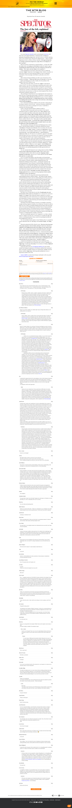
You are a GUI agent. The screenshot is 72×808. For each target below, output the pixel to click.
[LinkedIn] (38, 802)
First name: (20, 260)
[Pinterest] (34, 802)
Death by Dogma (24, 318)
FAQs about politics (47, 398)
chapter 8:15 (47, 349)
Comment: (20, 263)
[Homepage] (17, 3)
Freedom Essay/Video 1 (26, 780)
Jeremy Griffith (24, 254)
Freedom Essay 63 (39, 359)
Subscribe (40, 12)
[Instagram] (33, 802)
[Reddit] (40, 802)
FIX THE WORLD (37, 2)
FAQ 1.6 (40, 373)
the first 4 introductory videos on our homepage (33, 759)
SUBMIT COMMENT (24, 276)
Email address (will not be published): (41, 260)
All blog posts (33, 12)
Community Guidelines (22, 280)
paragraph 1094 (34, 338)
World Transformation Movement (26, 256)
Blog (41, 802)
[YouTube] (36, 802)
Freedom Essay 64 (41, 362)
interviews (46, 54)
